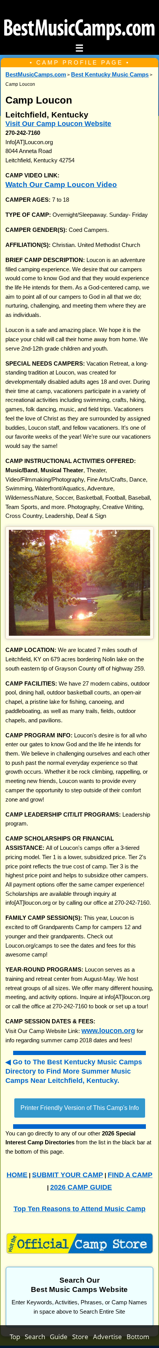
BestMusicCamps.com (35, 74)
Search (37, 1336)
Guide (61, 1336)
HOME (17, 1175)
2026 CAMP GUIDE (81, 1187)
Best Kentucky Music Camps (110, 74)
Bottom (138, 1336)
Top (17, 1336)
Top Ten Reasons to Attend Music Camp (79, 1209)
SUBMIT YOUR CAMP (67, 1175)
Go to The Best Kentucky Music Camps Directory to (73, 1071)
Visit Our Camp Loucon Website (58, 123)
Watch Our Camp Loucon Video (61, 184)
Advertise (110, 1336)
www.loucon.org (108, 1030)
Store (82, 1336)
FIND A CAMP (130, 1175)
